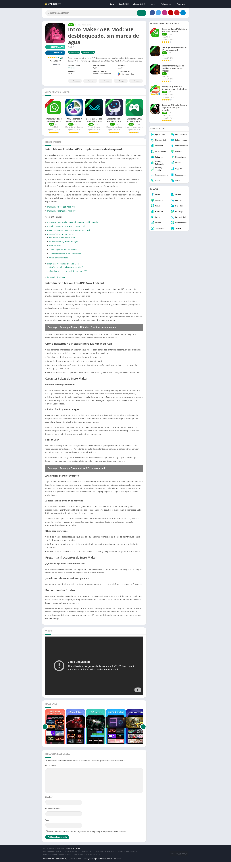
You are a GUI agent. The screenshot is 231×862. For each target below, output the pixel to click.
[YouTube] (170, 12)
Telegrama (181, 4)
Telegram (122, 81)
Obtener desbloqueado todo (62, 237)
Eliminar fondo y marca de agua (63, 241)
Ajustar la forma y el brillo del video (65, 253)
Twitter (90, 81)
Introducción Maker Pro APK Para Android (66, 226)
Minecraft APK (139, 4)
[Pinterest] (177, 12)
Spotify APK (123, 4)
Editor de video (88, 52)
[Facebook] (152, 12)
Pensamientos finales (56, 277)
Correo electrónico (53, 808)
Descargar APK (57, 47)
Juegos (152, 4)
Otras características (58, 257)
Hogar (112, 4)
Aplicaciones (166, 4)
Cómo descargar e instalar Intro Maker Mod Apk (68, 230)
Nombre (49, 797)
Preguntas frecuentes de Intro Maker (63, 263)
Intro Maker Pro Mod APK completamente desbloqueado (72, 222)
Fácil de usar (55, 245)
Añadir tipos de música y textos (63, 249)
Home (77, 25)
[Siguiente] (143, 726)
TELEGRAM (57, 53)
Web (47, 820)
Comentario (50, 765)
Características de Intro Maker (60, 234)
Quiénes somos (75, 858)
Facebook (76, 81)
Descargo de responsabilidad (94, 858)
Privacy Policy (61, 858)
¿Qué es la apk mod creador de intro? (66, 267)
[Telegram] (183, 12)
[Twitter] (158, 12)
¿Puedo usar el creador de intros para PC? (68, 271)
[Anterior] (45, 726)
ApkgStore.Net (74, 848)
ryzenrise (71, 68)
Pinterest (107, 81)
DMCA (109, 858)
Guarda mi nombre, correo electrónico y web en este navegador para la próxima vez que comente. (87, 831)
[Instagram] (164, 12)
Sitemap (117, 858)
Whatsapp (137, 81)
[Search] (141, 13)
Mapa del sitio (48, 858)
